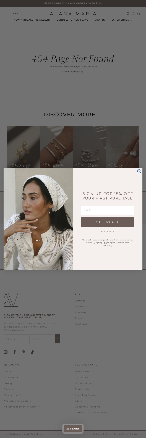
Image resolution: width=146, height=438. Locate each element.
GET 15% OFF (107, 222)
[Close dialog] (139, 171)
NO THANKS (107, 231)
